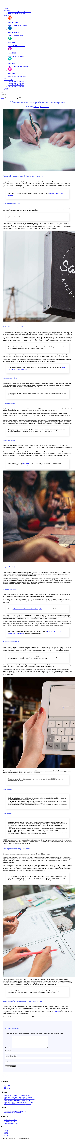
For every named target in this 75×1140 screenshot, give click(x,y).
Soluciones (7, 15)
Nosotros (7, 1085)
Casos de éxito (8, 80)
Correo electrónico (11, 1056)
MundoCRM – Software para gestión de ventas (18, 1097)
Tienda (6, 88)
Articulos (36, 107)
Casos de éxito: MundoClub (16, 85)
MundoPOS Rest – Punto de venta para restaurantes (19, 1102)
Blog (5, 78)
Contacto (7, 90)
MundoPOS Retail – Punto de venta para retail (17, 1104)
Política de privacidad (10, 1120)
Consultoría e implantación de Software (19, 12)
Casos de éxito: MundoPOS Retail (18, 83)
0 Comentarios (44, 107)
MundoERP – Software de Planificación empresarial (19, 1099)
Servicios (7, 10)
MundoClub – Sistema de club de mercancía (17, 1095)
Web (6, 1061)
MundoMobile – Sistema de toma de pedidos (17, 1100)
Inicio (6, 8)
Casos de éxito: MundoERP (16, 86)
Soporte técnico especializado (16, 13)
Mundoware (56, 1011)
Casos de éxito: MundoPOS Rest (17, 81)
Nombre (8, 1051)
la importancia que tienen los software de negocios (27, 609)
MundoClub (25, 463)
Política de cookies (9, 1121)
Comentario (8, 1048)
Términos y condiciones (11, 1123)
